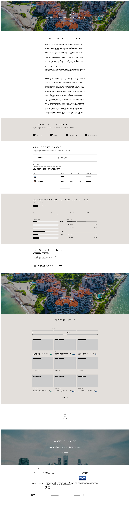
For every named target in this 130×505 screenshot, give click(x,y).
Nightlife (58, 169)
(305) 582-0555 (84, 473)
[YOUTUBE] (95, 495)
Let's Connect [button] (65, 452)
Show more (65, 187)
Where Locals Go (40, 181)
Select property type (36, 328)
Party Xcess (40, 176)
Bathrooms (56, 328)
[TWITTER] (93, 495)
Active (49, 169)
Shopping (45, 169)
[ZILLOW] (98, 495)
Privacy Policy (77, 495)
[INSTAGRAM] (87, 495)
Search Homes (65, 397)
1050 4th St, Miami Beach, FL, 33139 (43, 266)
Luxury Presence (54, 495)
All (35, 169)
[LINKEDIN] (90, 495)
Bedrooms (78, 328)
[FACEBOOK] (84, 495)
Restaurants (39, 169)
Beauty (54, 169)
